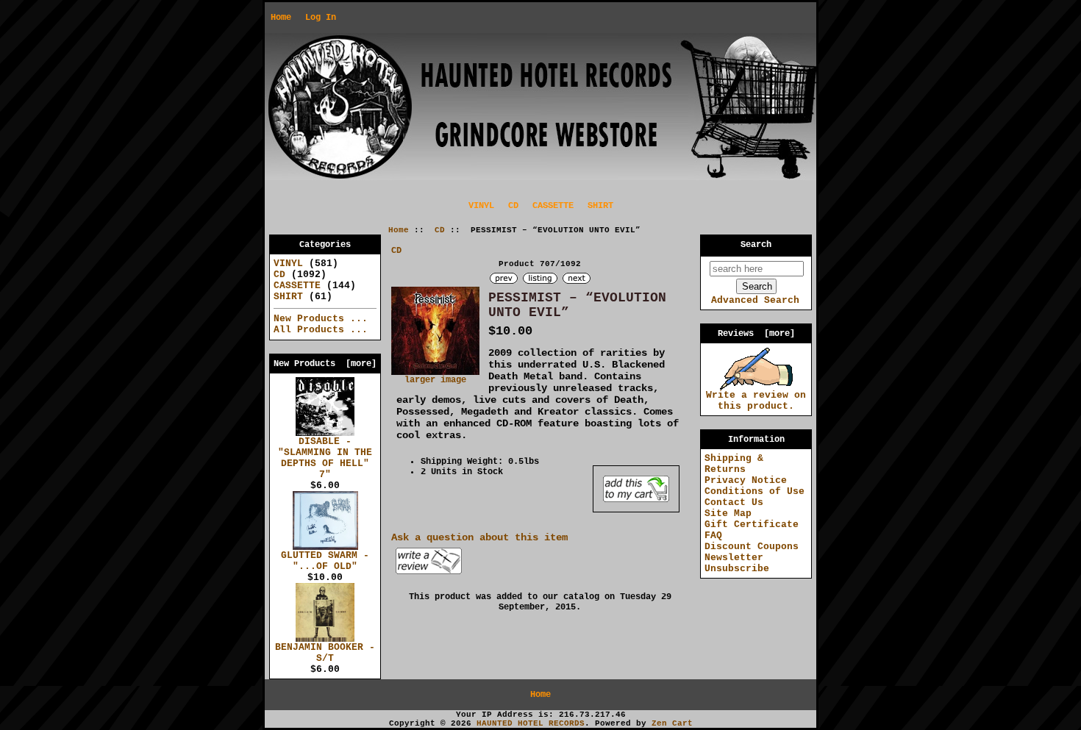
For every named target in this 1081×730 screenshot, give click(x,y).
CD (440, 230)
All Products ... (321, 329)
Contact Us (733, 502)
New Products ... (321, 318)
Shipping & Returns (733, 464)
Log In (320, 17)
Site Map (728, 513)
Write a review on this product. (756, 401)
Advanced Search (755, 300)
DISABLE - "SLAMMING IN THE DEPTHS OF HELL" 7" (325, 458)
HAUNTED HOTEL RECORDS (531, 723)
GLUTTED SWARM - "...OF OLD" (325, 561)
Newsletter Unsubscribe (736, 563)
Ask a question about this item (479, 537)
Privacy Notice (745, 480)
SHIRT (600, 206)
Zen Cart (672, 723)
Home (281, 17)
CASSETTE (553, 206)
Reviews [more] (756, 334)
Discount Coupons (751, 546)
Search (756, 245)
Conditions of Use (754, 491)
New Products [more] (325, 364)
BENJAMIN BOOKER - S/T (325, 653)
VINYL (481, 206)
